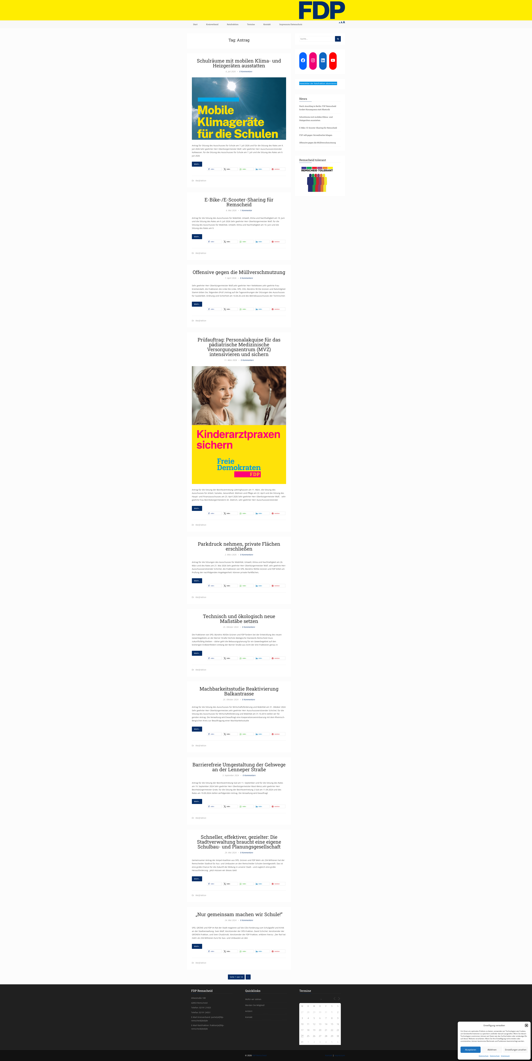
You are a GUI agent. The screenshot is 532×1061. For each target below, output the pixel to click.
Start (195, 24)
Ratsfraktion (232, 24)
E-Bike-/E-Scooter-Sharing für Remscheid (238, 202)
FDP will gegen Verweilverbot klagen (315, 135)
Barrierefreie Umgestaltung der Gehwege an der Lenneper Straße (239, 766)
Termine (251, 24)
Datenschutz (483, 1056)
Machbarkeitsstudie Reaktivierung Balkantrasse (239, 691)
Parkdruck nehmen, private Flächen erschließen (239, 546)
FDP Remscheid (259, 1055)
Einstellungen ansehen (515, 1049)
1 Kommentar (246, 210)
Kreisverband (212, 24)
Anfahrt (248, 1011)
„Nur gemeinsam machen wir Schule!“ (239, 914)
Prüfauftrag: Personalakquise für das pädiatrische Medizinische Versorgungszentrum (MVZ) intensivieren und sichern (239, 346)
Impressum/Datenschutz (290, 24)
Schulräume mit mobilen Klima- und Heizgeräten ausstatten (239, 63)
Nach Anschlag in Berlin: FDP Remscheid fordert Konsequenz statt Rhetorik (317, 108)
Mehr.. (197, 164)
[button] (526, 1025)
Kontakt (267, 24)
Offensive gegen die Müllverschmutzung (239, 272)
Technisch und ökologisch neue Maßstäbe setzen (239, 618)
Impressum (505, 1056)
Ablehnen (492, 1049)
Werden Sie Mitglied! (255, 1005)
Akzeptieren (470, 1049)
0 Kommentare (245, 71)
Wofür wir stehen (253, 999)
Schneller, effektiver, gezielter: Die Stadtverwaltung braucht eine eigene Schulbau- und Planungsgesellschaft (239, 842)
